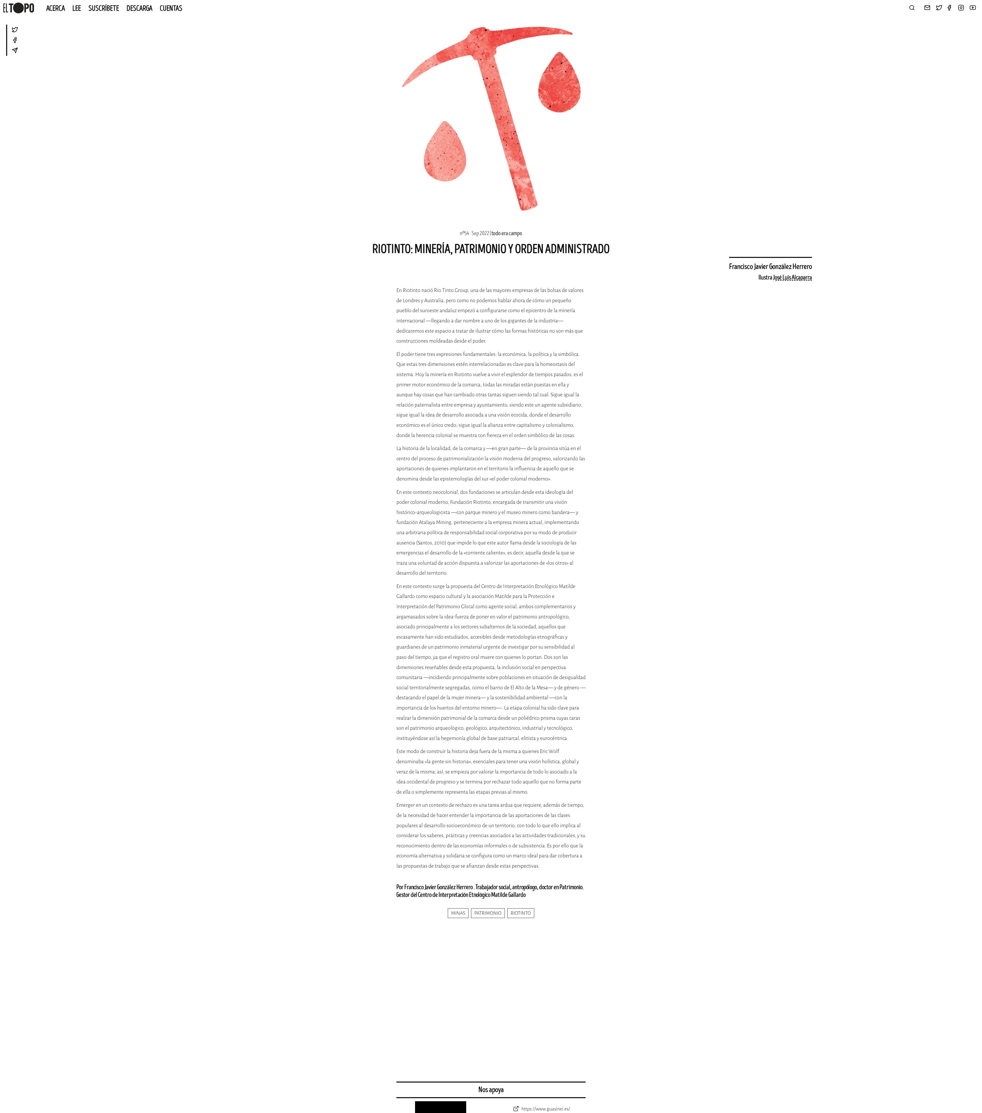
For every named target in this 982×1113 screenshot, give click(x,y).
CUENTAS (171, 8)
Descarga (139, 8)
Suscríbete (103, 8)
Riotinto (521, 913)
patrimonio (487, 913)
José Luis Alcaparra (792, 277)
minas (458, 913)
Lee (76, 8)
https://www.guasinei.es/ (545, 1109)
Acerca (55, 8)
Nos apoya (491, 1089)
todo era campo (507, 233)
